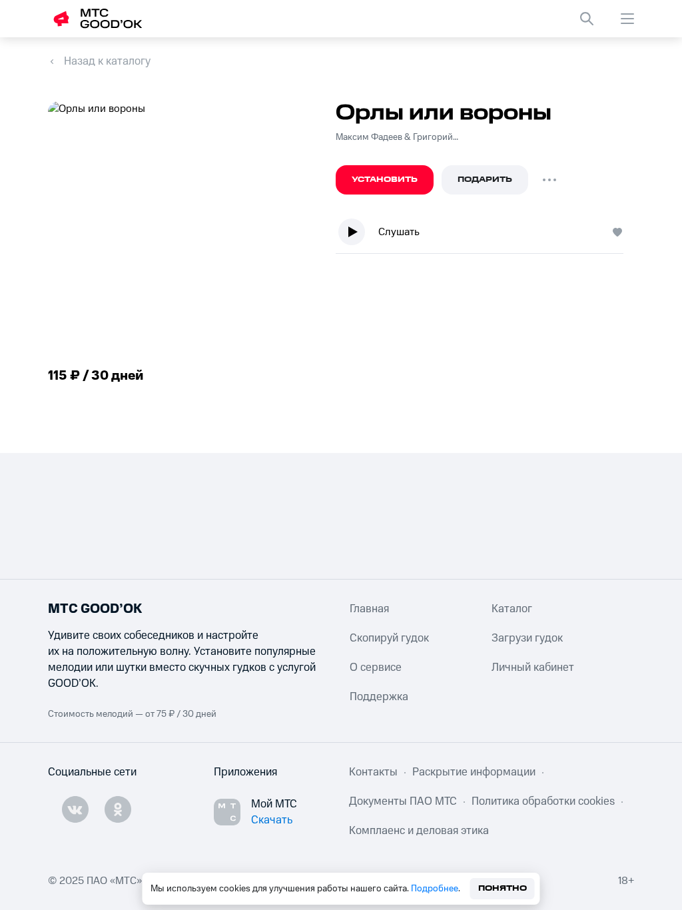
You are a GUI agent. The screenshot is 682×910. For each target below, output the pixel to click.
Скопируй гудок (389, 638)
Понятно (502, 888)
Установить (385, 179)
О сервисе (376, 667)
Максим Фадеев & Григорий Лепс (397, 137)
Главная (369, 609)
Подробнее (434, 888)
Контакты (373, 772)
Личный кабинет (533, 667)
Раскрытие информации (473, 772)
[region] (485, 235)
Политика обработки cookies (543, 801)
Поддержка (379, 696)
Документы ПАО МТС (403, 801)
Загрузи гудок (527, 638)
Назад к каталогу (107, 61)
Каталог (512, 609)
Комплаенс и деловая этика (419, 830)
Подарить (485, 179)
